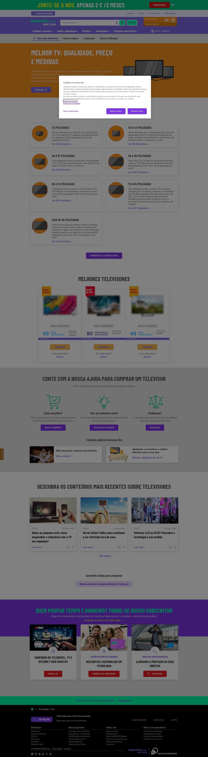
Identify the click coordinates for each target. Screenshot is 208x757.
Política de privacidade (71, 103)
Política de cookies (70, 101)
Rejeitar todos (116, 111)
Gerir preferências (70, 111)
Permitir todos (137, 111)
